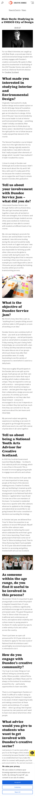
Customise (17, 787)
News (24, 10)
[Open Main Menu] (32, 3)
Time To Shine (15, 462)
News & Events (14, 10)
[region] (17, 779)
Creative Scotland (12, 72)
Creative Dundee (17, 2)
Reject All (17, 792)
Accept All (17, 782)
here (8, 413)
